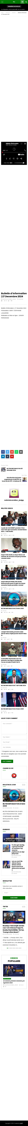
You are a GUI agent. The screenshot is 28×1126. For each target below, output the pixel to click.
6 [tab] (14, 948)
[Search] (26, 2)
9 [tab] (19, 948)
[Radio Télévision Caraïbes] (14, 2)
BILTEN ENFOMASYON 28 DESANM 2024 (14, 469)
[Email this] (21, 452)
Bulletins (14, 12)
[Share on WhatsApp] (16, 452)
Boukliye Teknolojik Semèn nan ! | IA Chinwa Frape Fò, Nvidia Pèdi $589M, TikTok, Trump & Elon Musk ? (13, 929)
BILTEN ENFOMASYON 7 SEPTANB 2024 (13, 685)
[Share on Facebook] (3, 452)
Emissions (8, 12)
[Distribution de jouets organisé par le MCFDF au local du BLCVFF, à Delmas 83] (24, 479)
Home (2, 12)
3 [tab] (10, 948)
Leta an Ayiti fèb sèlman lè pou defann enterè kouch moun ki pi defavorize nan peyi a (18, 865)
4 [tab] (11, 948)
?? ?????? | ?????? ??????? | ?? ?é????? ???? (14, 982)
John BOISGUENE (8, 808)
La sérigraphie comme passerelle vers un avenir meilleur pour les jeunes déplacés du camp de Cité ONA (14, 9)
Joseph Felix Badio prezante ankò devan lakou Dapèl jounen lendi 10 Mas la (14, 633)
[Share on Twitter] (7, 452)
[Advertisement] (14, 80)
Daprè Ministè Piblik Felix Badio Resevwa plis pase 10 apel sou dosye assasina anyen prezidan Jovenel (13, 583)
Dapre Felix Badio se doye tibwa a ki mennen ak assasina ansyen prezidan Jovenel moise (13, 556)
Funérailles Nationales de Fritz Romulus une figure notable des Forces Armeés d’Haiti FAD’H (11, 660)
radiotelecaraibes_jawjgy (9, 299)
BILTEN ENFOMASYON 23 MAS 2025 (12, 608)
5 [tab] (13, 948)
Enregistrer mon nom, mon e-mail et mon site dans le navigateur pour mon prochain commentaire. (14, 754)
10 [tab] (20, 948)
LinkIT (21, 1123)
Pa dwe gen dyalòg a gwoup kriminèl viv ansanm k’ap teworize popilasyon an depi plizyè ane (18, 849)
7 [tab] (16, 948)
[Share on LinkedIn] (3, 456)
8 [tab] (17, 948)
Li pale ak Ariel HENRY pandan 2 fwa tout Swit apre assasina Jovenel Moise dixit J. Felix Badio (14, 529)
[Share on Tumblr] (7, 456)
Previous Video (4, 465)
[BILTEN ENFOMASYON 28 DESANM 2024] (3, 469)
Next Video (24, 475)
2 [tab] (8, 948)
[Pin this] (12, 456)
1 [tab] (7, 948)
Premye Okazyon (7, 978)
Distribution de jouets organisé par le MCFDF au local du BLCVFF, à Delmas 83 (11, 479)
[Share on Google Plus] (12, 452)
